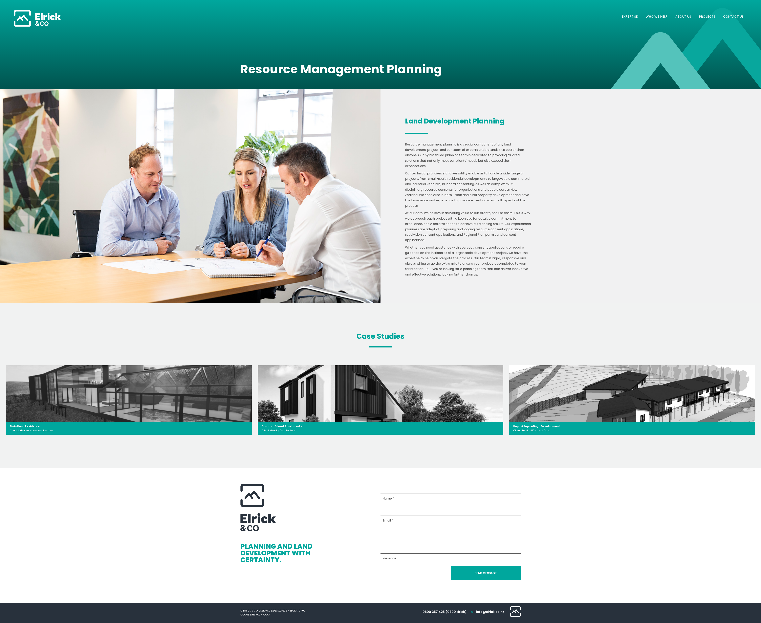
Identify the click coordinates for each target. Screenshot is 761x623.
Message (389, 558)
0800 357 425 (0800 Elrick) (445, 612)
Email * (387, 520)
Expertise (630, 16)
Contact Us (733, 16)
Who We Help (656, 16)
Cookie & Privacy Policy (255, 614)
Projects (707, 16)
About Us (683, 16)
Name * (388, 498)
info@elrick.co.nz (490, 612)
